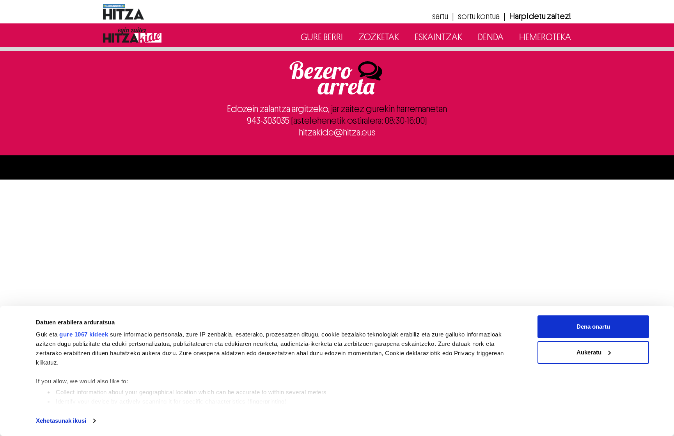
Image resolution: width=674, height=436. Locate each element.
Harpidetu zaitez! (540, 16)
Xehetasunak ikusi (61, 420)
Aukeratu (588, 352)
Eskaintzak (438, 37)
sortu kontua (479, 16)
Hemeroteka (545, 37)
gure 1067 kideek (83, 334)
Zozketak (378, 37)
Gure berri (322, 37)
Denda (491, 37)
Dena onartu (593, 326)
